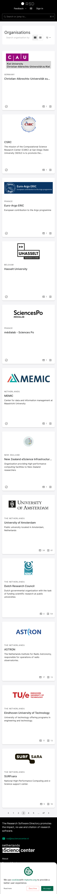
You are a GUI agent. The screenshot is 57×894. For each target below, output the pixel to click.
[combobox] (28, 16)
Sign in (39, 8)
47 (44, 813)
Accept (47, 888)
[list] (40, 37)
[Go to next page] (49, 813)
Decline (33, 888)
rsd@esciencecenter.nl (17, 838)
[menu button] (31, 8)
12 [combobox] (47, 37)
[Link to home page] (28, 3)
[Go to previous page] (8, 813)
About (5, 858)
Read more (8, 888)
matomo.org (30, 879)
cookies (15, 879)
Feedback (19, 8)
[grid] (35, 37)
